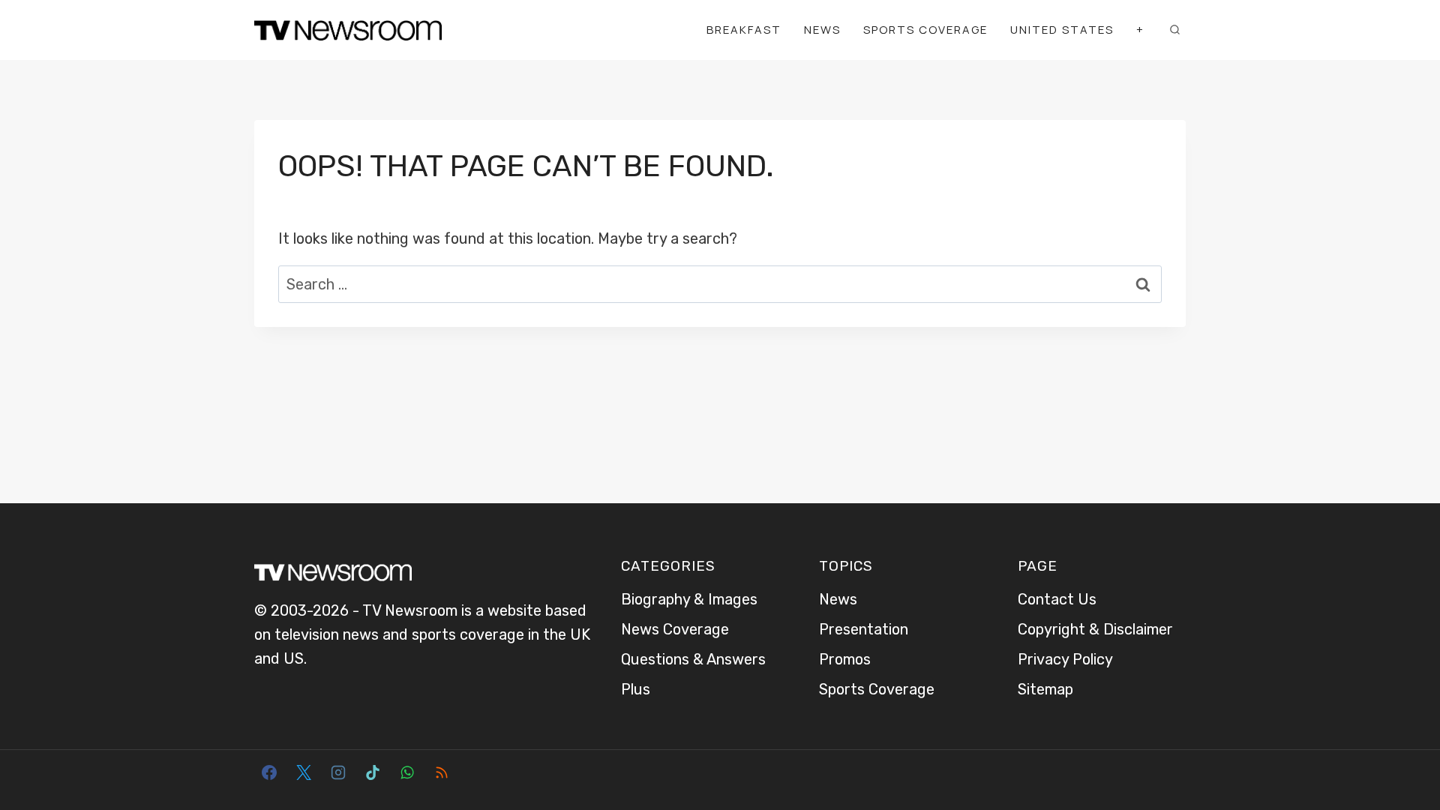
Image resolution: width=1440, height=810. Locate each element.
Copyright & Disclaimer (1095, 629)
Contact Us (1057, 599)
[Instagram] (338, 773)
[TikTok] (373, 773)
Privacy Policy (1065, 659)
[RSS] (442, 773)
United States (1062, 30)
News (822, 30)
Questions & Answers (693, 659)
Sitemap (1045, 689)
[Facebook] (269, 773)
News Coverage (675, 629)
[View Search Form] (1174, 30)
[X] (304, 773)
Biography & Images (689, 599)
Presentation (863, 629)
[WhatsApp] (407, 773)
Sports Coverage (925, 30)
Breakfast (744, 30)
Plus (635, 689)
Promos (845, 659)
